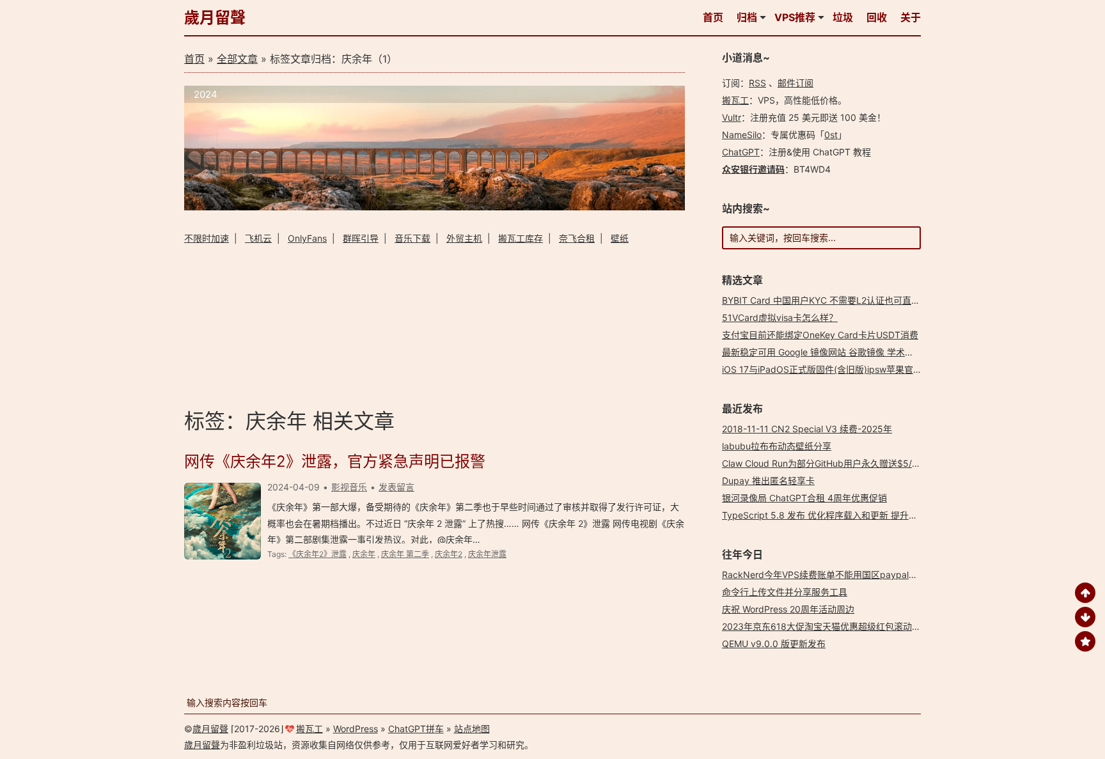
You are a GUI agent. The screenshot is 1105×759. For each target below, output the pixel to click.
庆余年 (363, 554)
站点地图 (472, 728)
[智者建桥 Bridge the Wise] (434, 206)
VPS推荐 (794, 17)
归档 (747, 17)
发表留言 (396, 486)
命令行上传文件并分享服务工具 (784, 591)
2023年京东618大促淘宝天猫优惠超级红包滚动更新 (826, 626)
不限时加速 (206, 238)
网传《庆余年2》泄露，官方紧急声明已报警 (334, 461)
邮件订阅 (795, 82)
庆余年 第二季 (405, 554)
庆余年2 (448, 554)
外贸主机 (464, 238)
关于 (910, 17)
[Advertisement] (434, 324)
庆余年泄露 (487, 554)
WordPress (355, 728)
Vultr (731, 117)
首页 (713, 17)
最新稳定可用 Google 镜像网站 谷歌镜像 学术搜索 (822, 352)
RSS (757, 82)
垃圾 (843, 17)
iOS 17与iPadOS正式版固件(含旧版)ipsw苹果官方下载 (831, 369)
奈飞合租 (577, 238)
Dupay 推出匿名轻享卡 (768, 480)
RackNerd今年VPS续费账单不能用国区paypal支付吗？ (833, 574)
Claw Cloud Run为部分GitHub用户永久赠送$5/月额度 (830, 463)
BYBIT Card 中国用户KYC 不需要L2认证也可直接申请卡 (834, 300)
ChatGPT (741, 151)
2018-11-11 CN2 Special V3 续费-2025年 (807, 428)
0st (831, 134)
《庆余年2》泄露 (317, 554)
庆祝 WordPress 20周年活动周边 (788, 609)
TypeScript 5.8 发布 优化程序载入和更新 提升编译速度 (833, 515)
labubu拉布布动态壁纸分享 (776, 446)
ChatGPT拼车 (416, 728)
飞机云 (258, 238)
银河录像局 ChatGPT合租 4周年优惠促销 (804, 497)
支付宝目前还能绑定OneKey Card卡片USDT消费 (820, 334)
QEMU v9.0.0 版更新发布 (774, 643)
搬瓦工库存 (520, 238)
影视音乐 (349, 486)
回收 (876, 17)
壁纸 (620, 238)
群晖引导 (361, 238)
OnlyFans (307, 238)
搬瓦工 (735, 100)
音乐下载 (412, 238)
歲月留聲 (215, 17)
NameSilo (742, 134)
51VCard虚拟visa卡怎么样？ (780, 317)
